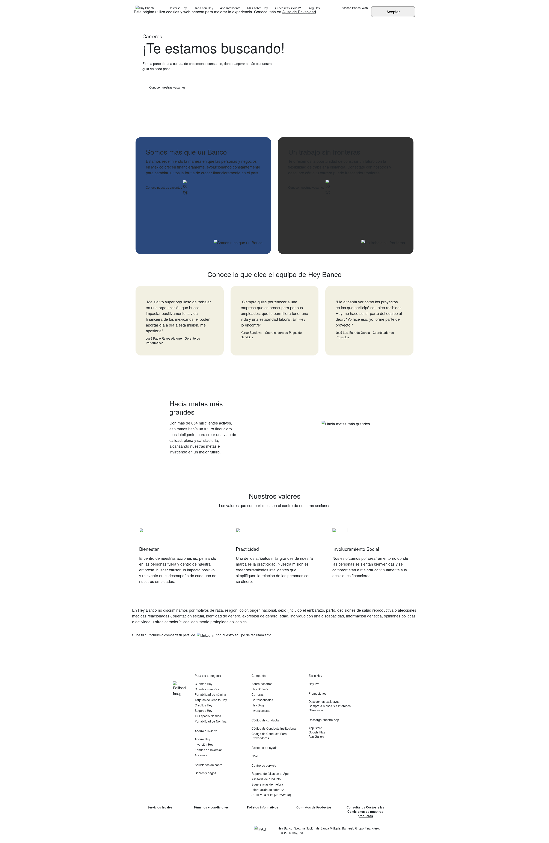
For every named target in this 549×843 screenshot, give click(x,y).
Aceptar (393, 11)
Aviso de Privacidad (299, 11)
